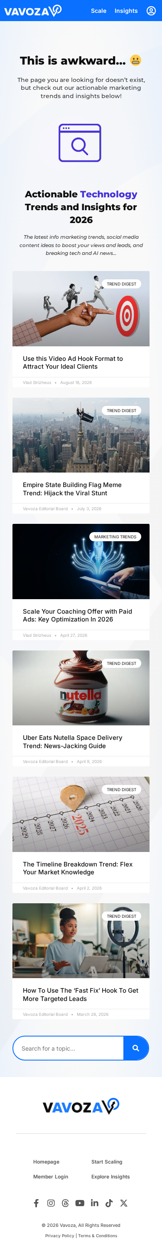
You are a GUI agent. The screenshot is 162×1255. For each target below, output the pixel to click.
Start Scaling (107, 1162)
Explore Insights (110, 1176)
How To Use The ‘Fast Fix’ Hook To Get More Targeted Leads (80, 994)
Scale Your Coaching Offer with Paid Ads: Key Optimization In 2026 (77, 615)
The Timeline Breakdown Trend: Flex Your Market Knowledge (78, 868)
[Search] (135, 1048)
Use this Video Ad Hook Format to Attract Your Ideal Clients (73, 363)
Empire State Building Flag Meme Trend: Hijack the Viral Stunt (72, 489)
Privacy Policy (59, 1235)
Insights (126, 10)
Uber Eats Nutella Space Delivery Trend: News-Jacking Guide (73, 742)
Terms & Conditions (97, 1235)
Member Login (50, 1176)
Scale (98, 10)
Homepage (46, 1162)
